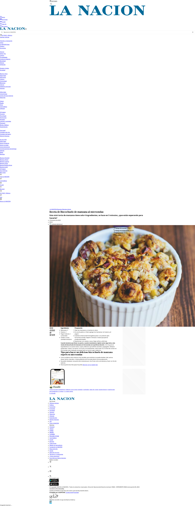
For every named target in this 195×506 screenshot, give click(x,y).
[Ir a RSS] (50, 476)
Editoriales (3, 92)
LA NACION (53, 209)
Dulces (115, 226)
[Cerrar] (26, 29)
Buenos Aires (4, 74)
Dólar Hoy (3, 54)
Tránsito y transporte (6, 41)
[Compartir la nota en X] (52, 335)
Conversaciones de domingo (8, 149)
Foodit (3, 22)
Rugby (2, 103)
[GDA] (54, 498)
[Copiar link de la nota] (50, 333)
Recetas (59, 209)
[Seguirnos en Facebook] (50, 462)
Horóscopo (3, 118)
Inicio (3, 17)
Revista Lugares (4, 161)
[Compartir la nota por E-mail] (54, 335)
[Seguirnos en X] (50, 467)
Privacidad (76, 492)
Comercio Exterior (5, 59)
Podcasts (2, 123)
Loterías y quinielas (5, 121)
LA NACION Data (4, 44)
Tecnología (3, 116)
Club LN (4, 24)
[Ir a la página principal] (97, 15)
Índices (2, 63)
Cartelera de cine (5, 132)
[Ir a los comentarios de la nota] (52, 328)
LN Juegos (3, 112)
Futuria (2, 52)
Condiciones (69, 492)
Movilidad (3, 61)
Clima (1, 43)
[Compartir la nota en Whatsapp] (52, 330)
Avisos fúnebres (4, 143)
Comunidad (3, 81)
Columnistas (3, 94)
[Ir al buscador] (51, 3)
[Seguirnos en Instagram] (50, 471)
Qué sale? (3, 130)
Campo (2, 55)
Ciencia (2, 85)
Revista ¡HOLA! (4, 160)
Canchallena (3, 107)
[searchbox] (97, 32)
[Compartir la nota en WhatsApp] (54, 330)
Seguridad (3, 75)
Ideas (1, 152)
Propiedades (3, 57)
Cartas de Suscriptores (6, 96)
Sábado (2, 150)
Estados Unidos (4, 68)
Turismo (2, 114)
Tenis (1, 105)
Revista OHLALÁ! (4, 158)
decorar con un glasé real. (90, 365)
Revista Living (4, 163)
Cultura (2, 79)
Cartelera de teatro (5, 134)
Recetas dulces (66, 209)
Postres (129, 226)
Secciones (5, 19)
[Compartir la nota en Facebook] (50, 335)
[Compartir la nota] (50, 330)
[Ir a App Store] (54, 485)
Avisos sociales (4, 145)
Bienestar (2, 83)
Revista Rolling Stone (6, 165)
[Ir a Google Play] (54, 482)
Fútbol (2, 101)
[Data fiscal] (51, 503)
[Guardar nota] (50, 328)
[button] (97, 114)
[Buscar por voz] (192, 32)
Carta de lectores (5, 147)
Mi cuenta (5, 26)
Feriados (2, 119)
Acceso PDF (3, 139)
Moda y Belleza (4, 125)
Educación (3, 77)
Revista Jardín (4, 167)
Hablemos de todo (5, 86)
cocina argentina (122, 226)
